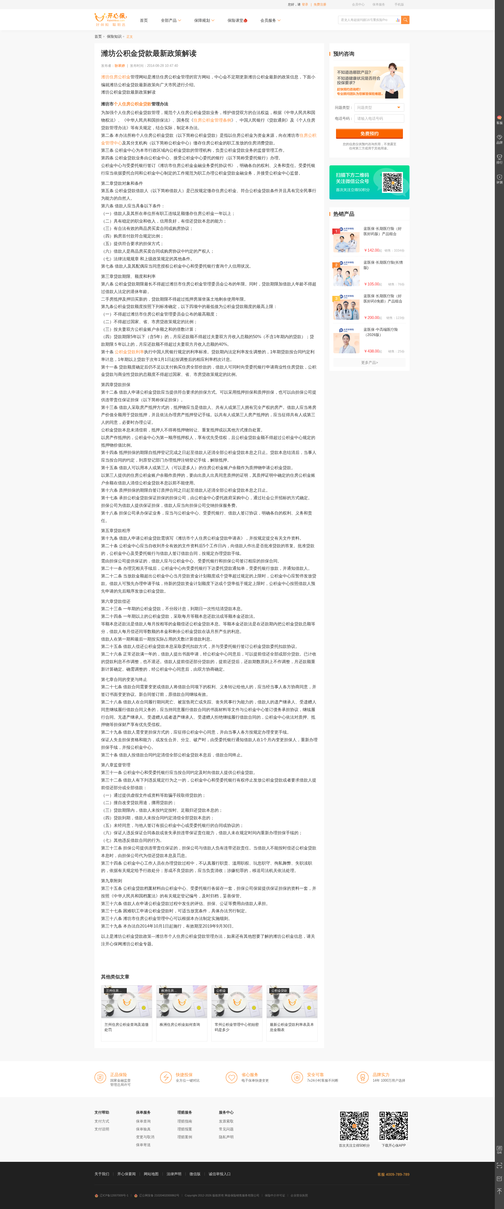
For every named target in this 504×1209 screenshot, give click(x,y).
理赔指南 (184, 1121)
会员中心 (358, 4)
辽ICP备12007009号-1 (114, 1195)
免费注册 (320, 4)
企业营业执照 (299, 1195)
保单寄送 (143, 1145)
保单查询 (143, 1121)
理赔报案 (184, 1129)
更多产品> (369, 362)
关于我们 (101, 1174)
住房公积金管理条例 (212, 120)
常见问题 (226, 1129)
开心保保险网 (110, 19)
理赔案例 (184, 1137)
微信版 (195, 1174)
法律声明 (174, 1174)
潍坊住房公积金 (115, 77)
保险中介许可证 (275, 1195)
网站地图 (151, 1174)
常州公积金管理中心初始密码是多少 (237, 1013)
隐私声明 (226, 1137)
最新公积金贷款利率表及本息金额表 (292, 1013)
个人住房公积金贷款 (132, 104)
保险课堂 (235, 20)
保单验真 (143, 1129)
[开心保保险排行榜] (397, 20)
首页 (144, 20)
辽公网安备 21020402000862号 (159, 1195)
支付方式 (101, 1121)
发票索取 (226, 1121)
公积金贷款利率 (129, 352)
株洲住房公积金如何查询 (181, 1013)
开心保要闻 (126, 1174)
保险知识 (114, 36)
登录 (305, 4)
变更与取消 (145, 1137)
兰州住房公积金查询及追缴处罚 (126, 1013)
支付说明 (101, 1129)
